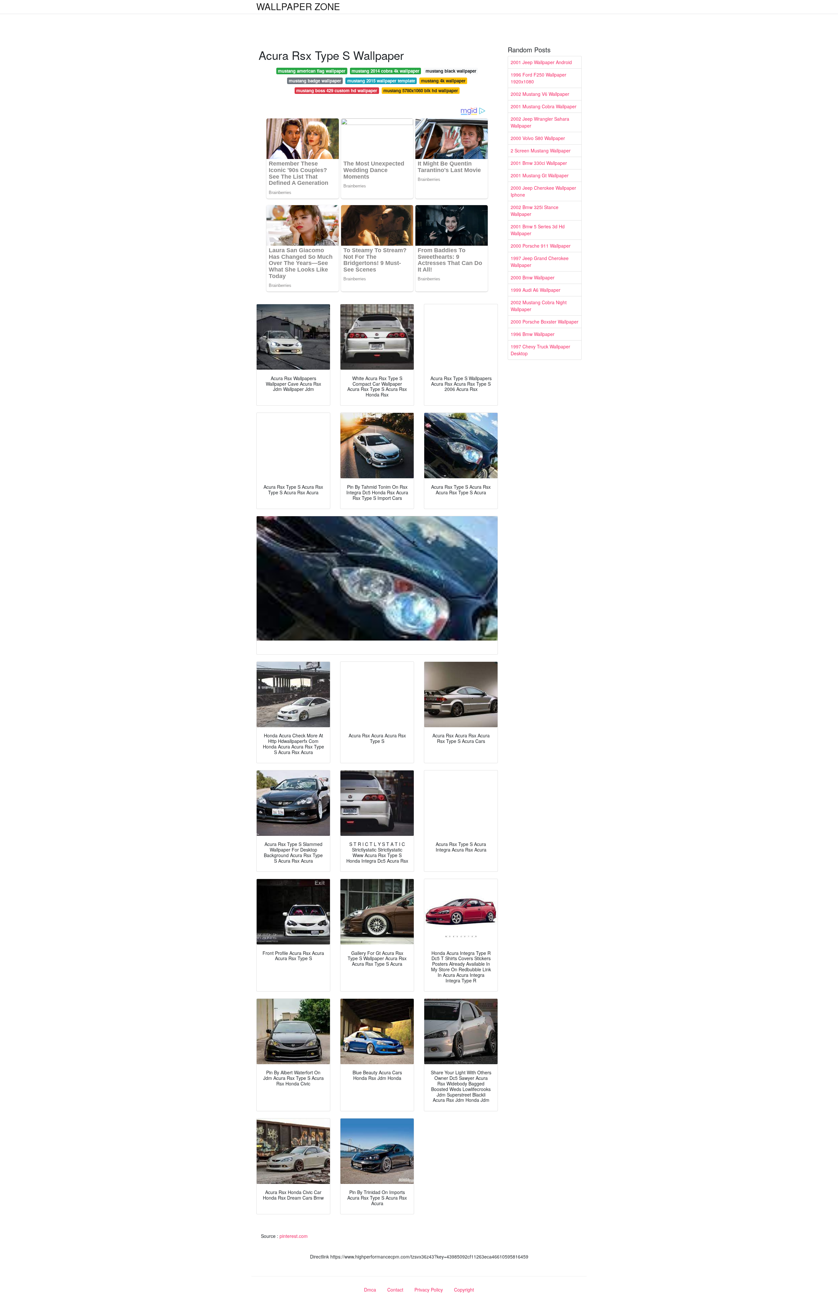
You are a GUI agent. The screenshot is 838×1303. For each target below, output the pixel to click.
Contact (395, 1289)
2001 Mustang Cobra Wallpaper (543, 106)
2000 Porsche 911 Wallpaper (541, 245)
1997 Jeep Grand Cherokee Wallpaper (540, 261)
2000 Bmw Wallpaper (533, 277)
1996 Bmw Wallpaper (533, 334)
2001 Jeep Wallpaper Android (541, 62)
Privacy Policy (428, 1289)
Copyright (464, 1289)
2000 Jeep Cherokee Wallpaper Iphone (543, 191)
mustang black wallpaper (451, 71)
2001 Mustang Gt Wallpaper (540, 175)
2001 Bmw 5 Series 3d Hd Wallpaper (538, 230)
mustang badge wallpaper (315, 81)
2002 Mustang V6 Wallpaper (540, 94)
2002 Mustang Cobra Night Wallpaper (539, 305)
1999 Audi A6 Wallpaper (535, 290)
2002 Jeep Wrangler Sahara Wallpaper (540, 122)
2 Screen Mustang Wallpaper (541, 150)
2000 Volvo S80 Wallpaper (538, 138)
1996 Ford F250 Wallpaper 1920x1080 (538, 78)
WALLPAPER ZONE (298, 6)
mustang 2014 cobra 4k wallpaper (385, 71)
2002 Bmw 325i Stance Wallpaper (534, 210)
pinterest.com (294, 1236)
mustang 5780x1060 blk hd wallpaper (420, 90)
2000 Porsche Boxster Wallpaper (544, 321)
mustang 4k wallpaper (443, 81)
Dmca (370, 1289)
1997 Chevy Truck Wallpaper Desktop (540, 350)
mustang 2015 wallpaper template (381, 81)
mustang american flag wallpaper (311, 71)
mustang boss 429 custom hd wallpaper (336, 90)
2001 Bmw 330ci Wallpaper (539, 163)
